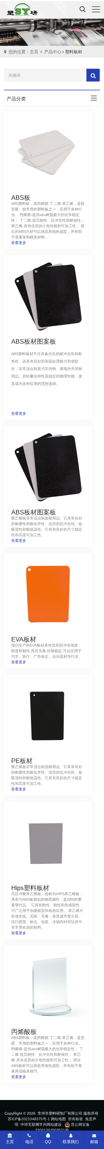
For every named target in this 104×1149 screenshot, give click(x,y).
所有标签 (75, 1119)
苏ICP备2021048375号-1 (29, 1119)
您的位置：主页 (23, 52)
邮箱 (94, 1141)
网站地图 (58, 1119)
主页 (10, 1141)
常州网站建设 (50, 1124)
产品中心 (52, 52)
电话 (29, 1141)
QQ (48, 1141)
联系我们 (71, 1141)
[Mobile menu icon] (96, 9)
